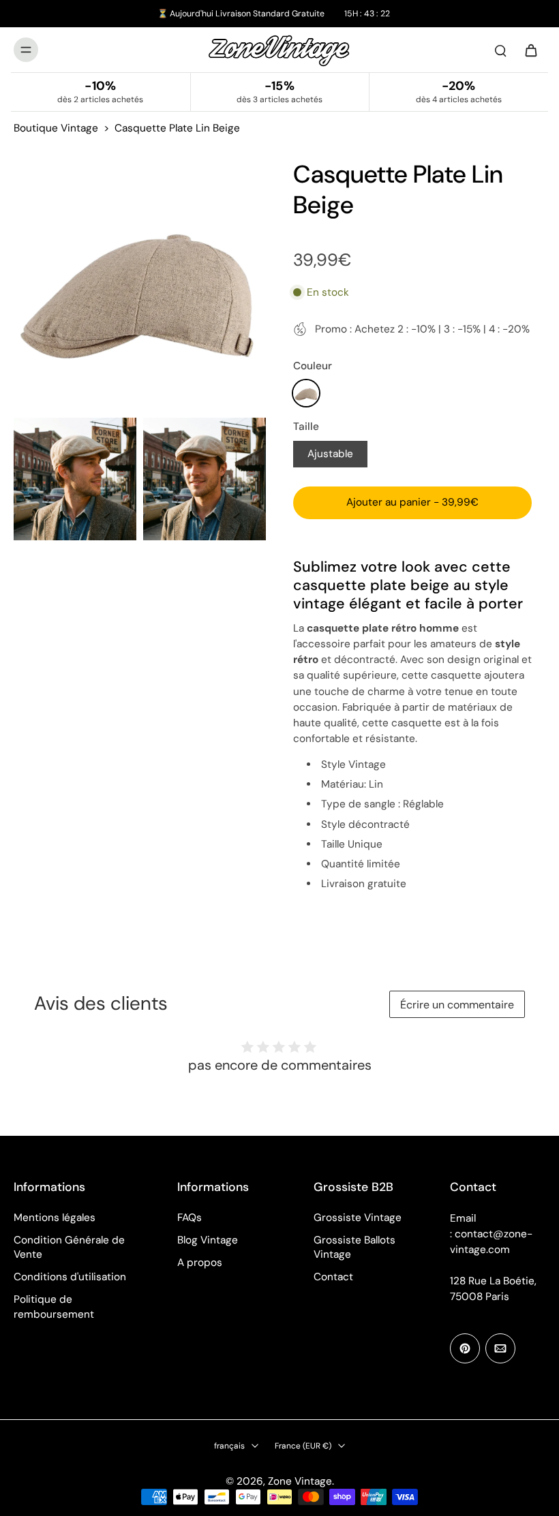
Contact (333, 1277)
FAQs (189, 1217)
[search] (500, 49)
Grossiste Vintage (358, 1217)
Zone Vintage (300, 1481)
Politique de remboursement (54, 1306)
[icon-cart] (530, 49)
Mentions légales (54, 1217)
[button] (412, 502)
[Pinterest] (465, 1348)
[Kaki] (306, 393)
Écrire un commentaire (457, 1004)
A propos (199, 1262)
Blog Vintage (207, 1240)
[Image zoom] (140, 285)
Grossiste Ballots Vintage (354, 1247)
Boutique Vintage (56, 128)
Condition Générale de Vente (69, 1247)
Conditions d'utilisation (70, 1277)
